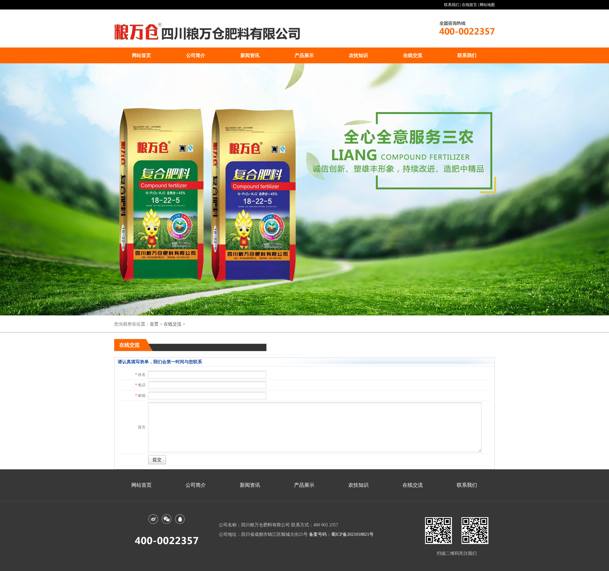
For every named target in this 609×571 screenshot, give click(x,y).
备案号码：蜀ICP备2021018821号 (341, 534)
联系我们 (466, 55)
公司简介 (195, 55)
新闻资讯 (249, 55)
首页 (154, 324)
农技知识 (358, 55)
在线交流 (412, 55)
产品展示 (304, 55)
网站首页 (141, 55)
